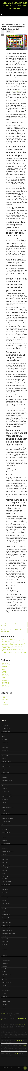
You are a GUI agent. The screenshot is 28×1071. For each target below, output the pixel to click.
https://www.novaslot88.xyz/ (8, 851)
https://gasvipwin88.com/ (8, 807)
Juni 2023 (4, 669)
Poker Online (5, 699)
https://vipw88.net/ (6, 761)
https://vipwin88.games (7, 796)
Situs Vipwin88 (5, 996)
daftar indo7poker (6, 881)
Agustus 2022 (5, 683)
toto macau (5, 846)
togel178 (4, 736)
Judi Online (4, 698)
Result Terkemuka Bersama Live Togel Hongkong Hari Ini (11, 630)
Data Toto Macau (6, 914)
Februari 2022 (5, 687)
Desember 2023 (6, 665)
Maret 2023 (5, 674)
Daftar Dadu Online (6, 922)
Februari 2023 (5, 676)
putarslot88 (5, 867)
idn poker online (6, 884)
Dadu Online (5, 908)
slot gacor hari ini (6, 728)
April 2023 (4, 672)
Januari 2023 (5, 677)
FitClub (12, 1068)
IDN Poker (4, 840)
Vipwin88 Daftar (6, 772)
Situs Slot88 (5, 898)
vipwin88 (4, 783)
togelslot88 (4, 870)
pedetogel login (5, 917)
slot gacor (4, 1010)
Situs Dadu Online (20, 1024)
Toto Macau (5, 958)
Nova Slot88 (5, 742)
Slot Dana (4, 775)
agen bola (4, 1004)
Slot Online (10, 31)
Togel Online (5, 704)
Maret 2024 (5, 663)
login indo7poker (6, 876)
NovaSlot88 (5, 750)
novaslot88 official (6, 982)
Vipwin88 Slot (5, 785)
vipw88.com (5, 799)
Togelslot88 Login (6, 843)
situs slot (4, 968)
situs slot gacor (16, 91)
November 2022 (6, 680)
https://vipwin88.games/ (7, 794)
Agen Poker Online (6, 903)
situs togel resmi (6, 731)
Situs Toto (4, 837)
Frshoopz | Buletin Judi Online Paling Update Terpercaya (14, 5)
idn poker (4, 739)
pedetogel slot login (6, 826)
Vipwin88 (4, 734)
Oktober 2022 (5, 682)
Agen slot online (6, 865)
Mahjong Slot (5, 900)
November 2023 (6, 666)
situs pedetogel (5, 829)
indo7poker (5, 859)
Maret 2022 (5, 685)
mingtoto (4, 971)
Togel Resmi (5, 963)
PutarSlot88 (5, 745)
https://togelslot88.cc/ (7, 780)
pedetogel (4, 824)
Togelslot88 (5, 725)
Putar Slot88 (5, 936)
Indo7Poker (5, 887)
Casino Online (5, 696)
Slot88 (3, 769)
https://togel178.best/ (7, 930)
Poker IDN (4, 878)
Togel (3, 702)
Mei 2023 (4, 671)
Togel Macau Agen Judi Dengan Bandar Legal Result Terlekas (14, 624)
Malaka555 (4, 777)
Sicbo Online (5, 911)
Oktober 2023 (5, 668)
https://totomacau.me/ (7, 818)
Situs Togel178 (5, 791)
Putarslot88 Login (6, 988)
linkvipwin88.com (6, 805)
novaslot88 (4, 816)
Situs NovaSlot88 (6, 1001)
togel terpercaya (6, 832)
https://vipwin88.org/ (7, 766)
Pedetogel (4, 966)
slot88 (3, 810)
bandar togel (5, 848)
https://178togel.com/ (7, 928)
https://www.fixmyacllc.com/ (8, 764)
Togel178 (4, 788)
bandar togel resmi (6, 974)
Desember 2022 (6, 679)
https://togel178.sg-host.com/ (9, 933)
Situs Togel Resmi (6, 813)
